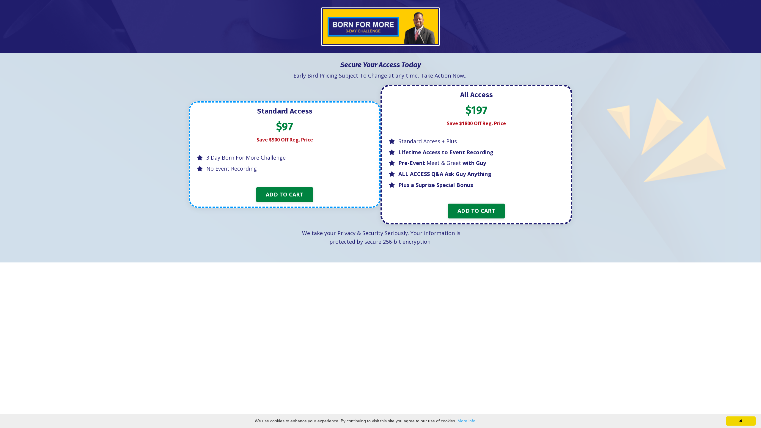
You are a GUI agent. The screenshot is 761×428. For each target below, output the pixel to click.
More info (466, 420)
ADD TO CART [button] (285, 194)
